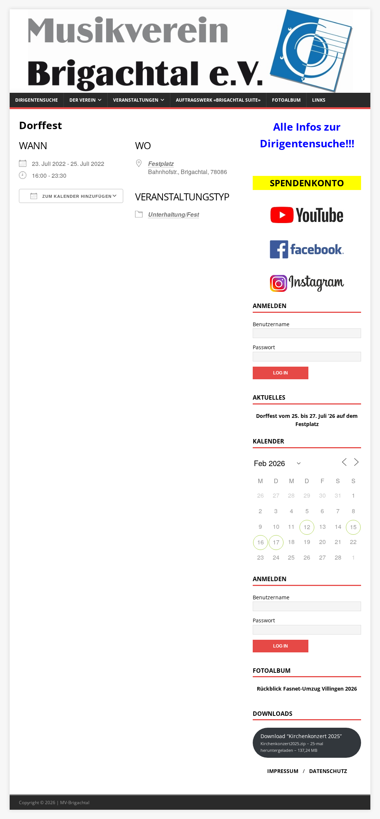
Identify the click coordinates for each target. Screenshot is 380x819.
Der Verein (82, 100)
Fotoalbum (286, 100)
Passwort (264, 347)
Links (318, 100)
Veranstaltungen (135, 100)
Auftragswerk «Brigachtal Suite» (218, 100)
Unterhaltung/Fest (173, 214)
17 (276, 542)
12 (307, 526)
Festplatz (161, 163)
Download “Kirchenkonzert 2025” (301, 743)
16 (260, 542)
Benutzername (271, 324)
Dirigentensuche (36, 100)
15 (353, 526)
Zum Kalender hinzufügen (76, 196)
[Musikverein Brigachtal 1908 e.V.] (190, 88)
